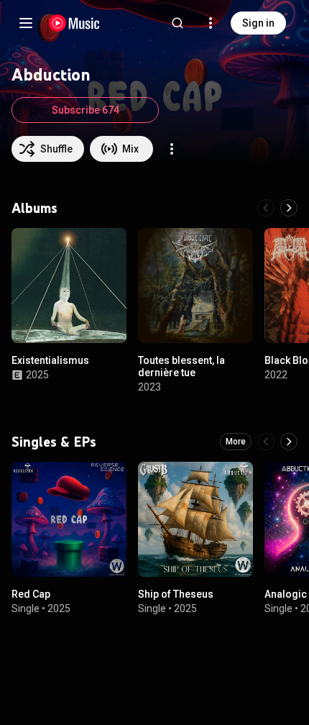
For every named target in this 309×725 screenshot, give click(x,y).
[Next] (288, 207)
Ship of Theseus (175, 594)
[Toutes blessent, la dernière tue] (195, 285)
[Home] (74, 23)
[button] (103, 320)
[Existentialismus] (68, 285)
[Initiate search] (177, 23)
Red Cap (30, 594)
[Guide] (25, 23)
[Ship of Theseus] (195, 519)
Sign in (258, 23)
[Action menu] (172, 149)
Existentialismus (50, 360)
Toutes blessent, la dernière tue (181, 366)
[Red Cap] (68, 519)
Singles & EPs (53, 441)
